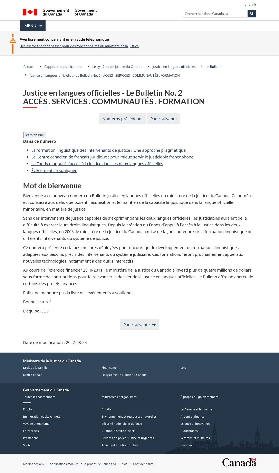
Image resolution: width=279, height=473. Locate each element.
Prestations (30, 438)
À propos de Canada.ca (100, 464)
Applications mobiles (64, 464)
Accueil (28, 66)
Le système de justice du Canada (117, 66)
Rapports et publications (63, 66)
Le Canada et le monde (196, 409)
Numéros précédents (122, 118)
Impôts (106, 409)
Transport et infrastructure (120, 445)
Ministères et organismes (119, 397)
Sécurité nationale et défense (122, 424)
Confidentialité (143, 464)
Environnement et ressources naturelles (129, 416)
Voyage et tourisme (36, 424)
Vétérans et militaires (195, 438)
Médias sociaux (33, 464)
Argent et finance (192, 416)
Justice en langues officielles (174, 66)
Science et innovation (195, 424)
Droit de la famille (35, 368)
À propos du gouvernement (199, 397)
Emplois (28, 409)
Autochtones (189, 431)
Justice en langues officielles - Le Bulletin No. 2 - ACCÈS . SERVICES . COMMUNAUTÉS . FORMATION (105, 75)
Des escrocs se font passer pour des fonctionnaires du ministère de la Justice (79, 46)
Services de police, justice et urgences (128, 438)
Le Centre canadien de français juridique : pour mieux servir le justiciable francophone (112, 157)
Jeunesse (187, 445)
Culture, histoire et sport (118, 431)
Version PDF (35, 135)
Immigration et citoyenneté (41, 416)
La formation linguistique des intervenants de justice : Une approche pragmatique (108, 150)
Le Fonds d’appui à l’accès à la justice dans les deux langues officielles (97, 163)
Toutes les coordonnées (39, 397)
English (250, 4)
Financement (110, 368)
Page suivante (163, 118)
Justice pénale (32, 375)
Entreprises (31, 431)
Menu (32, 27)
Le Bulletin (214, 66)
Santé (27, 445)
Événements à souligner (54, 170)
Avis (124, 464)
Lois (183, 368)
